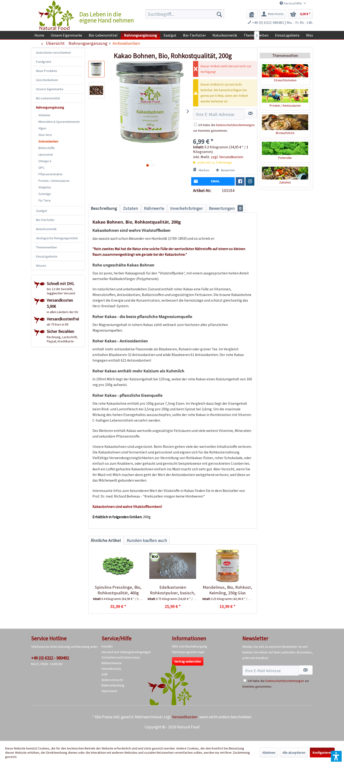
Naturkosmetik (46, 229)
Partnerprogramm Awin (188, 652)
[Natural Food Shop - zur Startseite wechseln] (56, 15)
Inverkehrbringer (186, 208)
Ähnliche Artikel (106, 540)
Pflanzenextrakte (50, 174)
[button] (336, 756)
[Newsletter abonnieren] (306, 670)
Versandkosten (184, 716)
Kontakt (107, 646)
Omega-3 (44, 161)
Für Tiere (44, 200)
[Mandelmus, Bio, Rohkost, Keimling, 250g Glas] (227, 565)
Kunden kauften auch (147, 540)
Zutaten (130, 208)
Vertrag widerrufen (187, 661)
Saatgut (41, 211)
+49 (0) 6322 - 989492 (50, 658)
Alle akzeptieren (293, 752)
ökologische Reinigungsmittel (57, 238)
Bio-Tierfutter (45, 220)
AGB (104, 674)
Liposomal (45, 154)
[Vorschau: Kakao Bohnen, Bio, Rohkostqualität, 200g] (96, 90)
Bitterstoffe (46, 148)
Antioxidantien (48, 141)
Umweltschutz (111, 669)
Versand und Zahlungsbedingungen (126, 652)
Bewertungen (225, 208)
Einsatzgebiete (46, 256)
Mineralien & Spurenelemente (59, 122)
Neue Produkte (46, 71)
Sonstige (44, 194)
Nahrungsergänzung (50, 107)
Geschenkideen (47, 80)
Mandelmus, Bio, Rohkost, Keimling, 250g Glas (227, 589)
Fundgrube (43, 62)
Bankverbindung (113, 685)
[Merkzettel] (251, 14)
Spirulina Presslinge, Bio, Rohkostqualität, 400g (118, 589)
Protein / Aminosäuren (54, 181)
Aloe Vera (45, 135)
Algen (42, 128)
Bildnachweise (112, 663)
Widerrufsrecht (112, 680)
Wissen (41, 265)
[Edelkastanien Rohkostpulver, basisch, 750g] (173, 565)
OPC (41, 167)
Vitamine (44, 115)
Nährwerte (154, 208)
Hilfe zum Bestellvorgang (189, 646)
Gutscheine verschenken (53, 52)
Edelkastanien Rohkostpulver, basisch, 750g (172, 590)
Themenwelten (46, 247)
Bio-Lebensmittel (48, 98)
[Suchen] (219, 14)
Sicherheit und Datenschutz (121, 657)
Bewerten (227, 170)
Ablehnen (268, 752)
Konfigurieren (322, 752)
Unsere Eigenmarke (49, 89)
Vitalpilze (44, 187)
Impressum (109, 691)
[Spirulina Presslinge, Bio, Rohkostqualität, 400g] (118, 565)
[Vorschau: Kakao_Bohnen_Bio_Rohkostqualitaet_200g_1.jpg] (96, 69)
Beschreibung (104, 208)
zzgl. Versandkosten (227, 156)
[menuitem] (184, 14)
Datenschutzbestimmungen (235, 125)
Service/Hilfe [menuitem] (293, 3)
